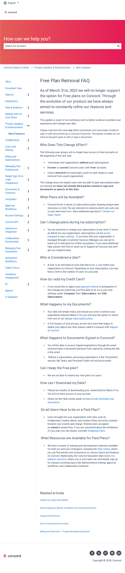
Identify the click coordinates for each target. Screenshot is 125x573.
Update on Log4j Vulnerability (54, 500)
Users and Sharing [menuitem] (10, 148)
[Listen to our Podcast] (112, 553)
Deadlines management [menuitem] (12, 276)
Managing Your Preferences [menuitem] (13, 168)
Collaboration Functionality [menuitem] (12, 240)
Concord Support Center (16, 67)
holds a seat (95, 264)
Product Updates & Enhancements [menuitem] (14, 125)
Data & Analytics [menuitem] (14, 107)
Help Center (103, 449)
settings (70, 236)
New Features (83, 67)
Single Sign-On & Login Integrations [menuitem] (14, 179)
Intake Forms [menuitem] (12, 267)
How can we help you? (27, 39)
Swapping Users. (97, 430)
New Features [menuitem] (17, 133)
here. (69, 211)
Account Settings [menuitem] (14, 215)
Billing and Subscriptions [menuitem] (12, 158)
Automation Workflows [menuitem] (11, 259)
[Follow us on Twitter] (98, 553)
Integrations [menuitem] (11, 101)
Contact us (112, 12)
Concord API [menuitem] (12, 222)
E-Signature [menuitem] (11, 297)
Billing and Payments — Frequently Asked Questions (65, 531)
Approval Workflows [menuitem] (11, 207)
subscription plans (83, 318)
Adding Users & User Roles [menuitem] (13, 116)
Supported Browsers (50, 516)
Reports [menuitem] (9, 94)
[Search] (118, 46)
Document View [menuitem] (13, 88)
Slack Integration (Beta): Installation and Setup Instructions (68, 508)
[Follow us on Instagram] (105, 553)
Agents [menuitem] (9, 290)
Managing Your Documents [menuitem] (13, 250)
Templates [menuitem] (10, 199)
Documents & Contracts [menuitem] (12, 191)
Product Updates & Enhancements (52, 67)
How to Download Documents (54, 523)
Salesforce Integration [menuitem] (11, 230)
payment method (89, 286)
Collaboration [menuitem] (12, 140)
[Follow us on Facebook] (92, 553)
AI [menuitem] (6, 284)
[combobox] (60, 46)
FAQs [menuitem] (8, 81)
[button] (28, 95)
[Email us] (118, 553)
